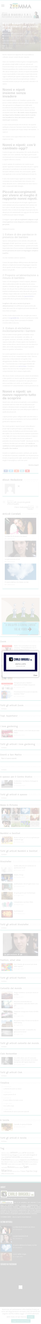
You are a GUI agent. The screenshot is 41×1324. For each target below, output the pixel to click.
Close (35, 675)
